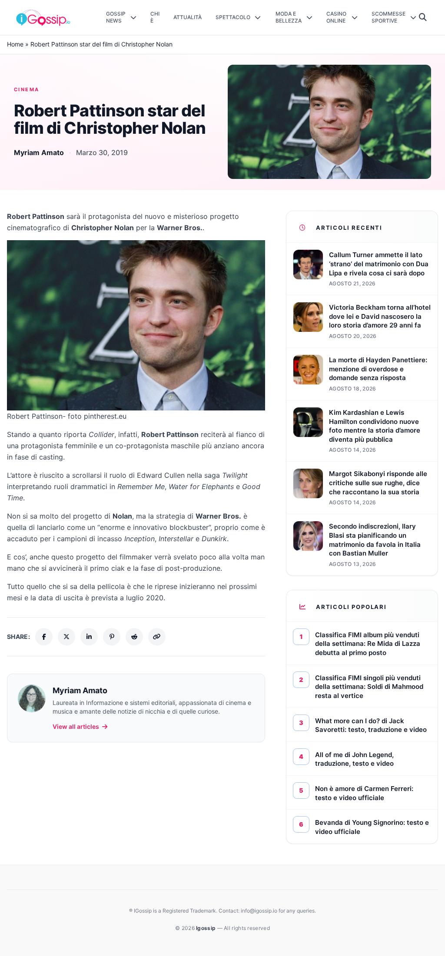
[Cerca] (423, 17)
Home (15, 44)
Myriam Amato (39, 152)
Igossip (206, 928)
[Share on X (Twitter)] (66, 636)
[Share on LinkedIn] (89, 636)
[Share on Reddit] (134, 636)
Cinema (27, 89)
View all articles (76, 726)
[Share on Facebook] (44, 636)
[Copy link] (157, 636)
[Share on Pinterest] (111, 636)
